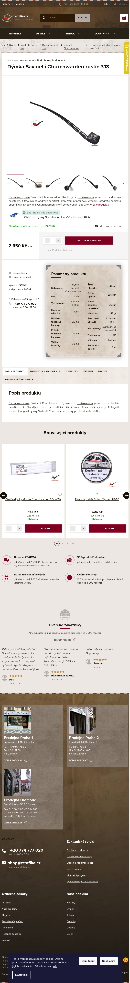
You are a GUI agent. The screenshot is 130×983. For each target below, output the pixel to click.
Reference (7, 927)
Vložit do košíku (89, 240)
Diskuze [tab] (88, 371)
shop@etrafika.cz (24, 863)
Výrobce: (19, 285)
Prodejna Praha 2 (84, 738)
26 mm (75, 321)
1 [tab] (57, 543)
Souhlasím (108, 961)
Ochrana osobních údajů (79, 856)
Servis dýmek (74, 869)
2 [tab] (62, 543)
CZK (105, 4)
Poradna (6, 902)
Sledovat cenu (20, 273)
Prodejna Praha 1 (18, 738)
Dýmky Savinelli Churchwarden (73, 288)
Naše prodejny (9, 909)
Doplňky (71, 927)
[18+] (97, 468)
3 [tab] (67, 543)
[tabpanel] (33, 491)
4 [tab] (73, 543)
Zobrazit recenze (62, 639)
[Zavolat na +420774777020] (73, 4)
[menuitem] (15, 33)
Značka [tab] (103, 371)
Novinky (71, 902)
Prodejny (6, 4)
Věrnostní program (76, 875)
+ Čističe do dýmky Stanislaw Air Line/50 (56, 217)
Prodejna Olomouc (20, 800)
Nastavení (21, 975)
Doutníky (71, 921)
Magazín (20, 4)
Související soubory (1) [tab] (45, 371)
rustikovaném (86, 197)
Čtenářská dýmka (19, 197)
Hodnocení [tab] (72, 371)
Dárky (70, 933)
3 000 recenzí (94, 582)
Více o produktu (99, 204)
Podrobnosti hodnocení (51, 60)
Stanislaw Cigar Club (12, 921)
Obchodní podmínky (77, 850)
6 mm (76, 296)
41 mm (113, 286)
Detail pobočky (13, 760)
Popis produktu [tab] (15, 371)
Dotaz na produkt (22, 277)
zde (55, 966)
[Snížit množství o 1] (47, 240)
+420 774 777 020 (24, 304)
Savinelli (112, 340)
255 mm (112, 294)
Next (126, 495)
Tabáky (70, 915)
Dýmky (70, 909)
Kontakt (6, 940)
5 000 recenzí (93, 633)
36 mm (75, 343)
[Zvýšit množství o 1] (58, 240)
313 (114, 335)
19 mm (76, 333)
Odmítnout (88, 961)
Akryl (76, 311)
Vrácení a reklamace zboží (80, 862)
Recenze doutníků (11, 933)
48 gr (113, 313)
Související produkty (19, 379)
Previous (3, 495)
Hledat (83, 17)
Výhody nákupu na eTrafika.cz (82, 881)
